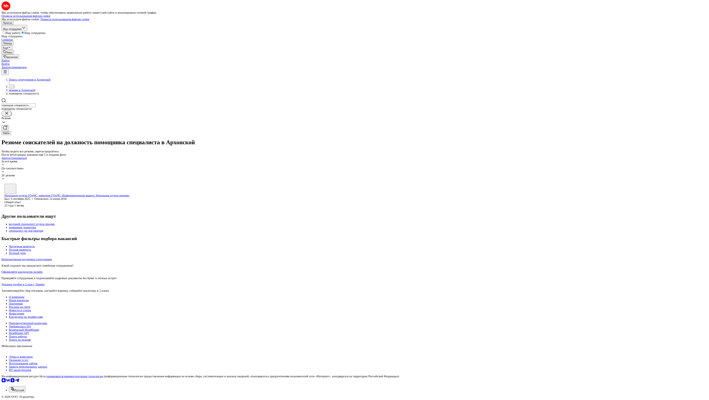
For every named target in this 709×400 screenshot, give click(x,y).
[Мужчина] (10, 189)
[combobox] (18, 105)
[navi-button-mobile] (5, 72)
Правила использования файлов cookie (64, 19)
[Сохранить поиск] (5, 128)
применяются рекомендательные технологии (74, 376)
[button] (5, 60)
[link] (7, 52)
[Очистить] (6, 114)
